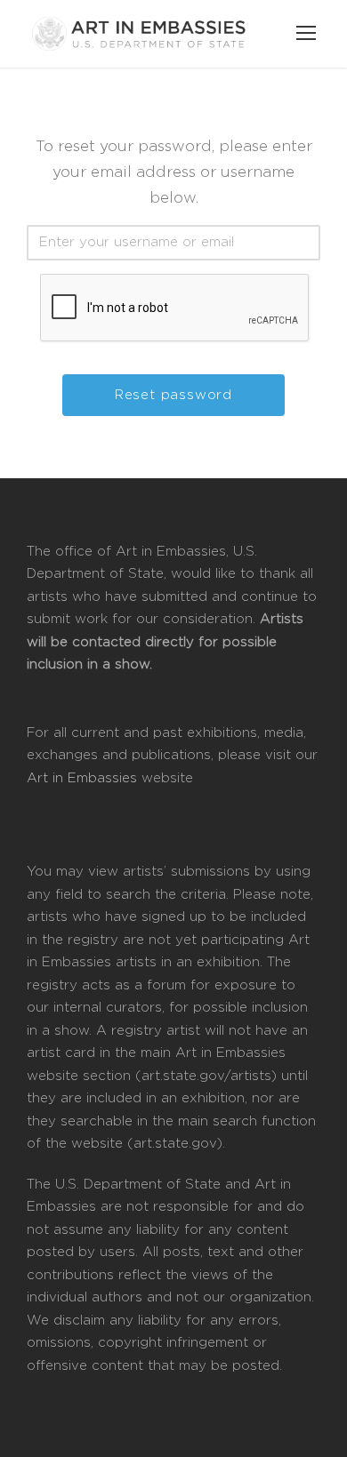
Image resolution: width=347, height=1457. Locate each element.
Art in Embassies (84, 778)
